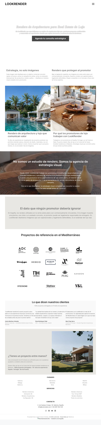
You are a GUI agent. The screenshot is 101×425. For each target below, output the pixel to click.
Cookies (42, 417)
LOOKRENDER (16, 4)
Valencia (20, 380)
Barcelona (52, 380)
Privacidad (29, 417)
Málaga (20, 383)
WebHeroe (71, 417)
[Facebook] (49, 411)
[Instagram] (46, 411)
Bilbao (85, 385)
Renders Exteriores (28, 392)
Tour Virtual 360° (77, 394)
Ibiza (52, 385)
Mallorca (20, 385)
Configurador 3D (28, 398)
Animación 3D (28, 394)
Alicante (84, 383)
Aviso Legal (36, 417)
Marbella (52, 383)
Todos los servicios (76, 398)
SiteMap (47, 417)
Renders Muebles (77, 396)
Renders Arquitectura (28, 396)
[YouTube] (52, 411)
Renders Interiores (76, 392)
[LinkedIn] (55, 411)
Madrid (85, 380)
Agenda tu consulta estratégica (50, 38)
